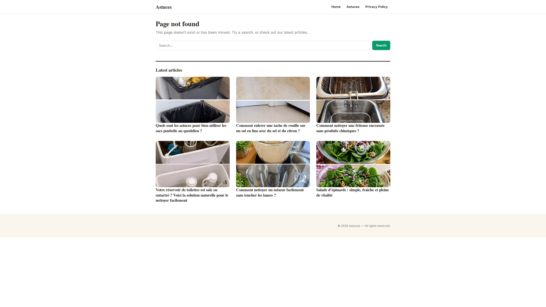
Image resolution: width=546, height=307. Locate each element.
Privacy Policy (376, 7)
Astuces (353, 7)
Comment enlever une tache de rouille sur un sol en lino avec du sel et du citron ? (270, 127)
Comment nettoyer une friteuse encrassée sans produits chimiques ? (350, 127)
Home (336, 7)
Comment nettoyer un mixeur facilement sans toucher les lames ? (270, 192)
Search (381, 45)
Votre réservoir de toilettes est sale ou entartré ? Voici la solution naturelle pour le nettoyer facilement (192, 195)
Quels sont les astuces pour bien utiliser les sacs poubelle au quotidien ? (191, 127)
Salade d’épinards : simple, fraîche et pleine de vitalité (352, 192)
